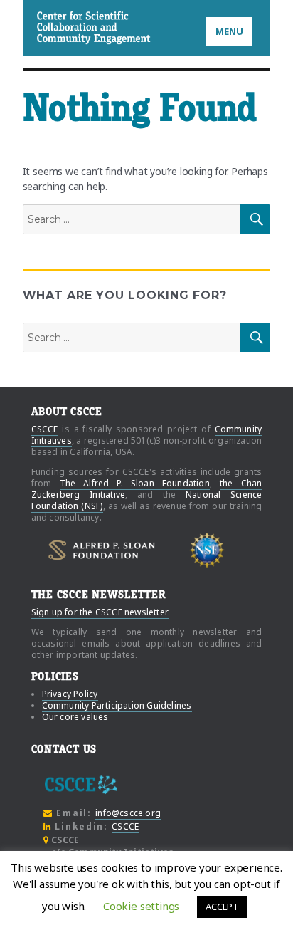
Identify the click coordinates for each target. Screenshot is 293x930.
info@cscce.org (128, 813)
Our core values (75, 717)
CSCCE (55, 27)
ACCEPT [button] (222, 906)
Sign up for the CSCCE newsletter (100, 612)
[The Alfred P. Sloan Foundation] (101, 550)
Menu (229, 31)
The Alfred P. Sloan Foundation (135, 483)
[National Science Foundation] (207, 550)
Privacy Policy (70, 694)
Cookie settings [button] (141, 906)
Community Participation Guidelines (117, 705)
